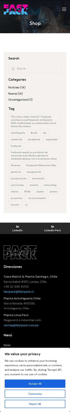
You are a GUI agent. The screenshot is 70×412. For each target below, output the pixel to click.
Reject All (35, 404)
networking (50, 184)
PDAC (27, 191)
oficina (14, 191)
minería (34, 184)
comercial (16, 139)
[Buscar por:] (35, 68)
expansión (51, 139)
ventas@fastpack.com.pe (21, 325)
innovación (38, 178)
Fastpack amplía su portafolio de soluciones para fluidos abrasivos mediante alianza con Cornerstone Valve (34, 155)
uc (26, 204)
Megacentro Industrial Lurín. (23, 320)
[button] (64, 9)
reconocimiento (37, 198)
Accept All (35, 383)
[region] (35, 380)
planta (40, 191)
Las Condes (17, 184)
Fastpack (16, 145)
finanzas (15, 165)
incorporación (19, 178)
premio (54, 191)
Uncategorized (18, 100)
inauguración (34, 171)
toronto (15, 204)
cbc (45, 132)
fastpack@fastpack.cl (19, 292)
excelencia (34, 139)
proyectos (16, 198)
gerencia (16, 171)
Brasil (34, 132)
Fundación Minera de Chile (41, 165)
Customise (35, 393)
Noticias (13, 87)
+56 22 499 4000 (16, 286)
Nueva (12, 94)
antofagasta (18, 132)
